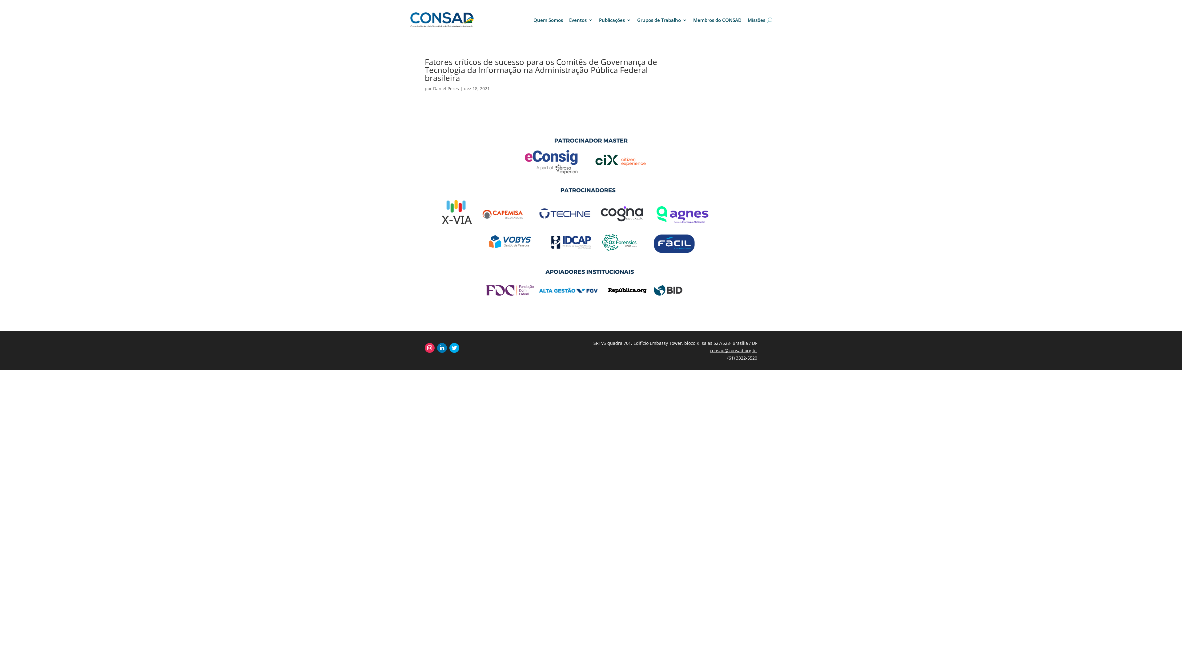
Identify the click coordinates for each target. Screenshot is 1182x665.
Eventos (578, 20)
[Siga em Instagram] (430, 348)
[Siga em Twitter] (454, 348)
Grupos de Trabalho (659, 20)
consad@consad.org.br (733, 350)
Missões (756, 20)
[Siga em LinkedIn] (442, 348)
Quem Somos (548, 20)
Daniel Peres (446, 88)
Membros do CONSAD (717, 20)
